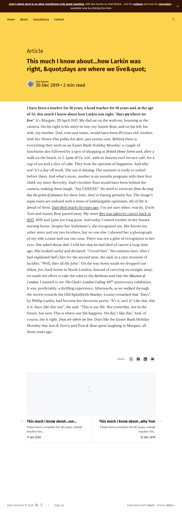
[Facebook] (138, 359)
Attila (169, 505)
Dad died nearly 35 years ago (75, 207)
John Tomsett (42, 81)
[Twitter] (131, 359)
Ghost (150, 505)
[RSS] (36, 505)
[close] (178, 6)
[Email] (152, 359)
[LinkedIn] (145, 359)
